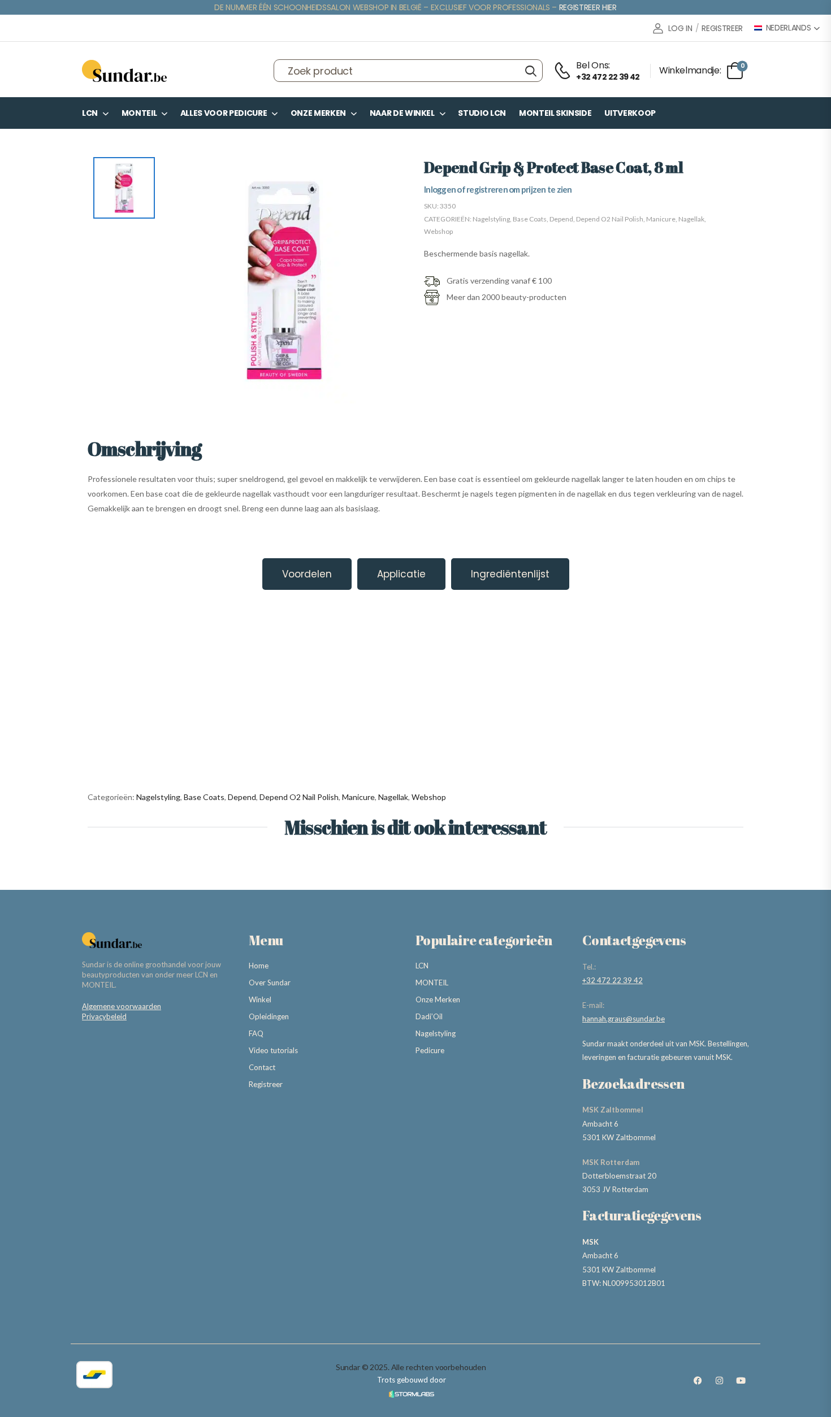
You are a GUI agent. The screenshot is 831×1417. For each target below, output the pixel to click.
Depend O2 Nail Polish (609, 219)
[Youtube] (740, 1380)
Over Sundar (270, 982)
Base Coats (530, 219)
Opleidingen (269, 1016)
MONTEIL (139, 113)
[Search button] (530, 70)
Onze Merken (318, 113)
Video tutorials (273, 1050)
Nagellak (691, 219)
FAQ (256, 1033)
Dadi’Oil (429, 1016)
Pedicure (430, 1050)
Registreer (266, 1084)
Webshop (438, 231)
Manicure (661, 219)
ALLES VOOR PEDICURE (223, 113)
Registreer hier (588, 7)
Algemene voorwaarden (121, 1006)
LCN (90, 113)
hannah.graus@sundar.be (623, 1018)
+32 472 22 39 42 (612, 980)
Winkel (260, 999)
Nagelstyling (491, 219)
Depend (561, 219)
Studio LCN (482, 113)
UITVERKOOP (630, 113)
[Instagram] (719, 1380)
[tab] (307, 574)
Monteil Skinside (555, 113)
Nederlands (788, 28)
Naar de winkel (402, 113)
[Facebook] (697, 1380)
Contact (262, 1067)
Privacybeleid (104, 1016)
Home (259, 965)
